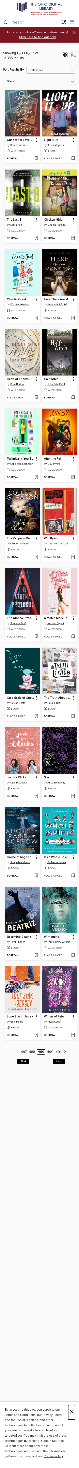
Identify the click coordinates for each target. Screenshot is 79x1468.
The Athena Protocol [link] (20, 618)
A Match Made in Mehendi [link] (58, 618)
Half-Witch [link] (51, 379)
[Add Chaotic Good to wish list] (36, 318)
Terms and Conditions (20, 1415)
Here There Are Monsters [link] (58, 299)
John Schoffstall (56, 384)
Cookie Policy (53, 1456)
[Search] (6, 22)
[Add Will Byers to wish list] (73, 557)
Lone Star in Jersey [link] (20, 1016)
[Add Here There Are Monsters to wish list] (73, 318)
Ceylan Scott (17, 703)
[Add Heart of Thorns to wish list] (36, 397)
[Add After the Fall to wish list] (73, 477)
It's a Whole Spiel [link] (56, 857)
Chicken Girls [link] (53, 220)
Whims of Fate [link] (54, 1016)
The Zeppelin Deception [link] (20, 538)
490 (50, 1052)
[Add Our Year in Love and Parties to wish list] (36, 158)
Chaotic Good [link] (16, 299)
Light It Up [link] (51, 140)
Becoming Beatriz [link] (19, 937)
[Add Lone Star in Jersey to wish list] (36, 1035)
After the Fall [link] (53, 459)
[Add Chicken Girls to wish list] (73, 238)
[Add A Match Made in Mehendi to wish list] (73, 637)
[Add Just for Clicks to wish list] (36, 796)
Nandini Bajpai (55, 623)
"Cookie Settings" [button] (52, 1441)
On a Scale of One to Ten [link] (20, 698)
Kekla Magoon (55, 145)
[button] (65, 56)
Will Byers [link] (51, 538)
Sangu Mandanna (20, 862)
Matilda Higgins (56, 224)
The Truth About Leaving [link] (58, 698)
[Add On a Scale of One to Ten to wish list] (36, 716)
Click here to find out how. (37, 37)
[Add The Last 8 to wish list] (36, 238)
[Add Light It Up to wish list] (73, 158)
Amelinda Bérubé (57, 304)
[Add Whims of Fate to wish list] (73, 1035)
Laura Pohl (16, 224)
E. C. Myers (53, 464)
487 (24, 1052)
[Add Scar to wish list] (73, 796)
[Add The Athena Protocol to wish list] (36, 637)
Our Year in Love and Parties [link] (20, 140)
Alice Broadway (56, 782)
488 (32, 1052)
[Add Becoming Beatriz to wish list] (36, 955)
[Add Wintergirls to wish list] (73, 955)
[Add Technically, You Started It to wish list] (36, 477)
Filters (10, 81)
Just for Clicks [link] (16, 777)
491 (58, 1052)
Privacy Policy (52, 1415)
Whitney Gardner (19, 304)
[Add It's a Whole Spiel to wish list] (73, 876)
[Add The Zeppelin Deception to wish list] (36, 557)
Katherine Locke (56, 862)
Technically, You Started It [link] (20, 459)
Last (59, 1061)
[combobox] (31, 22)
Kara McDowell (19, 782)
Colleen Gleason (19, 543)
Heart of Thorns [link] (18, 379)
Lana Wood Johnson (21, 464)
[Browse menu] (72, 22)
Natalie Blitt (54, 703)
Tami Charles (17, 942)
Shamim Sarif (18, 623)
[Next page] (65, 1052)
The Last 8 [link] (14, 220)
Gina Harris (16, 1021)
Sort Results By (13, 70)
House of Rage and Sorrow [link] (20, 857)
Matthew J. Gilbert (57, 543)
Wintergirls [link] (51, 937)
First (23, 1061)
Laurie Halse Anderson (60, 942)
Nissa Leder (54, 1021)
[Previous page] (16, 1052)
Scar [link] (47, 777)
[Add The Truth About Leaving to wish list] (73, 716)
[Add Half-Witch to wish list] (73, 397)
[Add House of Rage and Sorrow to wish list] (36, 876)
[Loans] (64, 23)
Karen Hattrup (18, 145)
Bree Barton (17, 384)
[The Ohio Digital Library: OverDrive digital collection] (39, 8)
